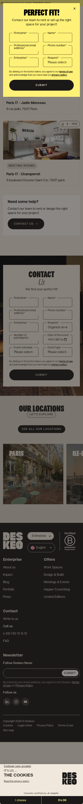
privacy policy (59, 75)
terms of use (66, 71)
